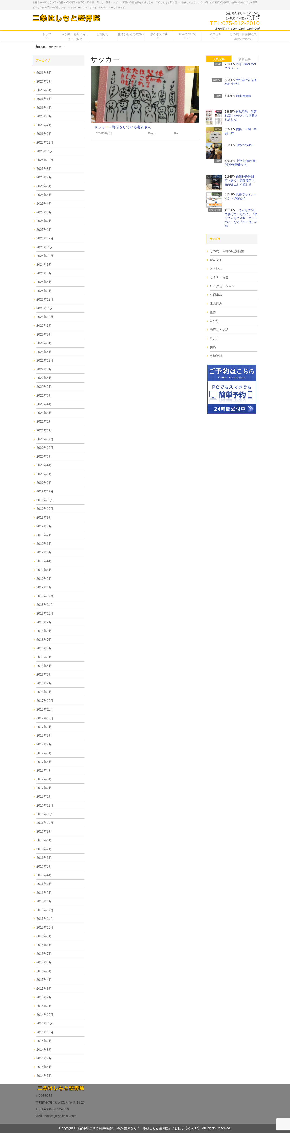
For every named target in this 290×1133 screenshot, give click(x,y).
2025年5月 (44, 195)
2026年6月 (44, 90)
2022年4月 (44, 378)
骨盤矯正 (192, 69)
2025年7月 (44, 177)
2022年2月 (44, 386)
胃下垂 (218, 129)
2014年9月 (44, 1041)
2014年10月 (44, 1032)
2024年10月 (44, 256)
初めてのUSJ (245, 145)
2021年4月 (44, 404)
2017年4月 (44, 770)
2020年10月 (44, 447)
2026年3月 (44, 116)
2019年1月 (44, 587)
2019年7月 (44, 535)
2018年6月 (44, 648)
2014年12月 (44, 1014)
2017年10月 (44, 718)
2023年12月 (44, 299)
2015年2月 (44, 997)
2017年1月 (44, 796)
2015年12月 (44, 910)
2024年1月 (44, 291)
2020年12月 (44, 439)
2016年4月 (44, 875)
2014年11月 (44, 1023)
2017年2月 (44, 788)
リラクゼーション (222, 286)
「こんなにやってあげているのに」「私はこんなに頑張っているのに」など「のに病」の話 (241, 218)
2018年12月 (44, 596)
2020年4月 (44, 465)
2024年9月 (44, 264)
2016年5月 (44, 866)
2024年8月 (44, 273)
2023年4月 (44, 352)
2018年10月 (44, 613)
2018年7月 (44, 639)
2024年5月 (44, 282)
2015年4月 (44, 979)
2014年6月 (44, 1067)
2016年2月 (44, 892)
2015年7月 (44, 953)
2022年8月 (44, 369)
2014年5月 (44, 1075)
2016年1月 (44, 901)
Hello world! (243, 95)
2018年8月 (44, 631)
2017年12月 (44, 700)
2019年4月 (44, 561)
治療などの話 (215, 210)
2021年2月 (44, 421)
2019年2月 (44, 578)
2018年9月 (44, 622)
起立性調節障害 (214, 176)
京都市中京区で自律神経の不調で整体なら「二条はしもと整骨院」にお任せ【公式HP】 (139, 1128)
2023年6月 (44, 343)
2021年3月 (44, 413)
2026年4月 (44, 107)
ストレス (217, 194)
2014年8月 (44, 1049)
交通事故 (216, 294)
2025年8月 (44, 168)
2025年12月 (44, 142)
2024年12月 (44, 238)
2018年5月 (44, 657)
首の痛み (217, 80)
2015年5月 (44, 971)
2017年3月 (44, 779)
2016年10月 (44, 822)
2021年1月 (44, 430)
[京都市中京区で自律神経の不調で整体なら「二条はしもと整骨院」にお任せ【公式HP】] (66, 18)
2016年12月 (44, 805)
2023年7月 (44, 334)
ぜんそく (216, 260)
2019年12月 (44, 491)
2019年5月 (44, 552)
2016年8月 (44, 840)
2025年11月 (44, 151)
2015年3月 (44, 988)
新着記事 (245, 59)
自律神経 (216, 355)
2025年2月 (44, 221)
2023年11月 (44, 308)
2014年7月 (44, 1058)
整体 (219, 111)
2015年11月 (44, 918)
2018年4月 (44, 666)
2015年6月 (44, 962)
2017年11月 (44, 709)
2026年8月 (44, 72)
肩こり (214, 338)
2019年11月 (44, 500)
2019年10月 (44, 508)
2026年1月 (44, 133)
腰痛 (213, 347)
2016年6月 (44, 857)
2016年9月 (44, 831)
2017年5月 (44, 761)
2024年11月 (44, 247)
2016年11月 (44, 814)
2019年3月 (44, 570)
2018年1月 (44, 692)
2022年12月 (44, 360)
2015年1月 (44, 1006)
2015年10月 (44, 927)
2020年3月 (44, 474)
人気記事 (219, 59)
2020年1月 (44, 482)
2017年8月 (44, 735)
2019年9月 (44, 517)
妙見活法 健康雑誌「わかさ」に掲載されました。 (241, 115)
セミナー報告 (219, 277)
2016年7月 (44, 849)
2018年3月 (44, 674)
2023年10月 (44, 317)
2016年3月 (44, 883)
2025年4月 (44, 203)
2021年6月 (44, 395)
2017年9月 (44, 727)
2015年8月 (44, 945)
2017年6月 (44, 753)
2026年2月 (44, 125)
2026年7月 (44, 81)
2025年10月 (44, 160)
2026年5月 (44, 98)
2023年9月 (44, 325)
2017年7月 (44, 744)
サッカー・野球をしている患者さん (122, 127)
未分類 (218, 64)
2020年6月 (44, 456)
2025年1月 (44, 229)
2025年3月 (44, 212)
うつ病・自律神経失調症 (227, 251)
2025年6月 (44, 186)
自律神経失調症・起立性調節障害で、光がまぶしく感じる (241, 180)
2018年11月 (44, 604)
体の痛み (216, 303)
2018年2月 (44, 683)
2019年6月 (44, 543)
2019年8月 (44, 526)
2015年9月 (44, 936)
